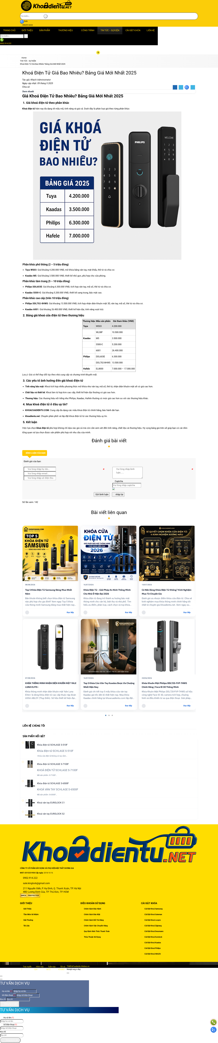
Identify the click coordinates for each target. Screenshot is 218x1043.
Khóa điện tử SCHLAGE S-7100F (53, 764)
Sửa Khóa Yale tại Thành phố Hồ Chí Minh (163, 572)
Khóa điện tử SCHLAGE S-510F (52, 745)
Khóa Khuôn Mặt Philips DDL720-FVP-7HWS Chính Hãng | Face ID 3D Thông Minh (106, 685)
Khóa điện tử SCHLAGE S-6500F (53, 783)
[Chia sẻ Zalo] (187, 87)
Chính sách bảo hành (92, 909)
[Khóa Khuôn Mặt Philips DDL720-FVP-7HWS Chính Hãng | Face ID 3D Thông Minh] (109, 646)
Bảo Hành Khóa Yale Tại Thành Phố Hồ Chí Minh (166, 534)
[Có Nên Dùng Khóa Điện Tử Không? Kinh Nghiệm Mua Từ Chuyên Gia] (109, 553)
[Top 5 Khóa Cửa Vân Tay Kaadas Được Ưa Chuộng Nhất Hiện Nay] (51, 646)
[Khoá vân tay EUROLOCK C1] (30, 802)
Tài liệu (26, 926)
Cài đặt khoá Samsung (153, 909)
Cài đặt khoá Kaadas (152, 942)
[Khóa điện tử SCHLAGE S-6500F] (30, 783)
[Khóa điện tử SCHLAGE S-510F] (30, 745)
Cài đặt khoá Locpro (152, 920)
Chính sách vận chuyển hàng (96, 926)
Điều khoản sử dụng (93, 903)
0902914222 (27, 25)
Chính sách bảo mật (92, 914)
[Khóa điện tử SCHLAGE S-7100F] (30, 764)
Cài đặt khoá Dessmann (153, 931)
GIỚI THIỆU (27, 30)
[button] (100, 35)
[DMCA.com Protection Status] (30, 897)
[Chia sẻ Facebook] (175, 87)
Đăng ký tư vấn (10, 1004)
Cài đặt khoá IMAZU (152, 954)
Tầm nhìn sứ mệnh (31, 914)
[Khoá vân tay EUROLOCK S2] (30, 813)
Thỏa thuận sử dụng (92, 937)
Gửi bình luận (101, 494)
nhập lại (119, 494)
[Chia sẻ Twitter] (181, 87)
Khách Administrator (41, 79)
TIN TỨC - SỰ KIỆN (110, 30)
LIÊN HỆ (151, 30)
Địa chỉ (3, 999)
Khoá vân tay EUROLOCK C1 (51, 802)
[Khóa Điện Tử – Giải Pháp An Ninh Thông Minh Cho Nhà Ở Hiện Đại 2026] (51, 553)
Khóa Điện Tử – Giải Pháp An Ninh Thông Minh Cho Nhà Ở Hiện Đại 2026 (48, 591)
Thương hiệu (65, 30)
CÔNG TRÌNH (87, 30)
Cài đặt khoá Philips (152, 948)
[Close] (1, 976)
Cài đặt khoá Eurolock (153, 937)
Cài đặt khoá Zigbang (153, 926)
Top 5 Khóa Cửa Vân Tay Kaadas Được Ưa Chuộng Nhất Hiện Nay (50, 685)
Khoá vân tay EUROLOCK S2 (51, 813)
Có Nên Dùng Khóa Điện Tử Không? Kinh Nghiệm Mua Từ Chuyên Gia (108, 591)
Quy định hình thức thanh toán (97, 931)
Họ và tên (6, 991)
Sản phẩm (44, 30)
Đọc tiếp (70, 612)
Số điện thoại (8, 995)
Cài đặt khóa (132, 30)
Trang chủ (9, 30)
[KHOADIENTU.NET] (46, 11)
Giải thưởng (28, 920)
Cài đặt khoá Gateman (153, 914)
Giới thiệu (27, 909)
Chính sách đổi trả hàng (94, 920)
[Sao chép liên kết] (193, 87)
